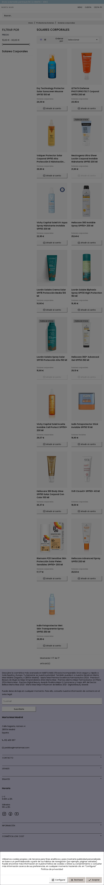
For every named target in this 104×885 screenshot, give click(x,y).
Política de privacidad (52, 869)
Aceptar (94, 880)
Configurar (58, 880)
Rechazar (76, 880)
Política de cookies (55, 863)
